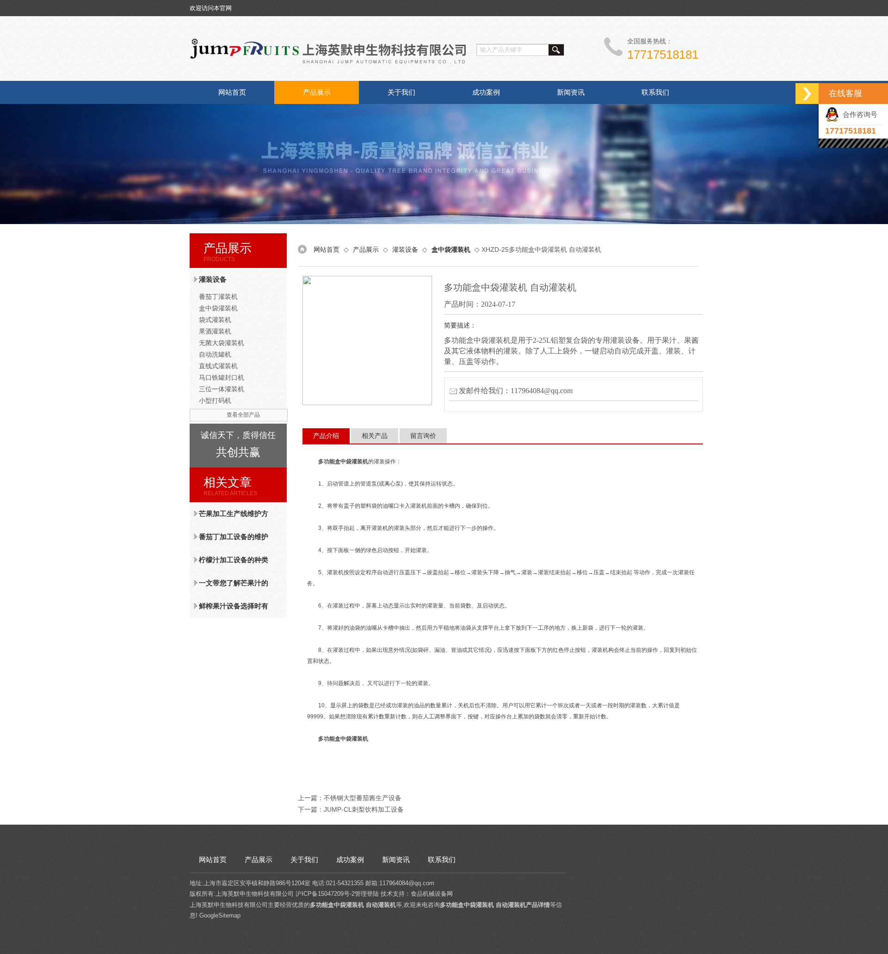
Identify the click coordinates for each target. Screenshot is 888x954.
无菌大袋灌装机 (221, 342)
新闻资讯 (571, 92)
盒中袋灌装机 (218, 308)
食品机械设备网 (432, 893)
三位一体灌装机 (221, 389)
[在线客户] (807, 93)
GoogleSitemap (219, 915)
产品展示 (317, 92)
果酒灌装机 (215, 331)
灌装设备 (213, 279)
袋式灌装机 (215, 319)
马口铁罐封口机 (221, 377)
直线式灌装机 (218, 366)
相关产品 (375, 435)
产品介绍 (326, 435)
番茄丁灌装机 (218, 296)
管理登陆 (367, 893)
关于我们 (401, 92)
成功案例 (486, 92)
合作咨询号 (858, 114)
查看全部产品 (243, 415)
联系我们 (655, 92)
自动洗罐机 (215, 354)
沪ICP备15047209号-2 (325, 893)
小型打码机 (215, 400)
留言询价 (423, 435)
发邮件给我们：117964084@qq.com (516, 391)
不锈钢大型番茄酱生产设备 (362, 798)
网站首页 (232, 92)
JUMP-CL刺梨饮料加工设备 (364, 809)
